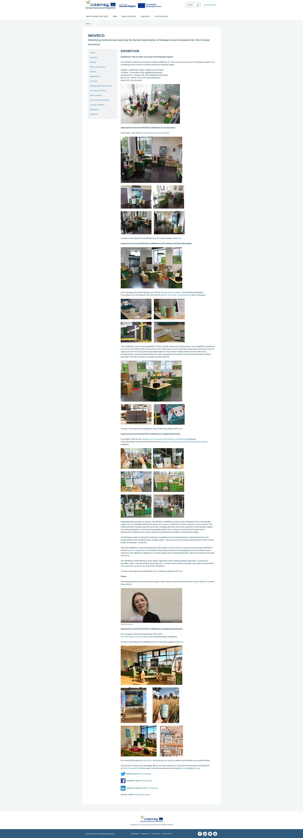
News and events (97, 67)
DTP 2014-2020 (161, 16)
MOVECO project (142, 794)
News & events (129, 16)
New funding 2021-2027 (97, 16)
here (179, 238)
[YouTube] (215, 834)
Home (88, 24)
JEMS (115, 16)
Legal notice (156, 833)
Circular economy (98, 90)
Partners (94, 57)
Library (93, 62)
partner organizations (138, 550)
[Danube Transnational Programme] (123, 4)
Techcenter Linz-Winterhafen (156, 133)
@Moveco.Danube (144, 780)
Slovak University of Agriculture (175, 295)
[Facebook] (200, 834)
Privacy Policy (167, 833)
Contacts (145, 16)
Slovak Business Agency (171, 292)
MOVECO (148, 760)
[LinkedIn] (205, 834)
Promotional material (99, 100)
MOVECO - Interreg (149, 788)
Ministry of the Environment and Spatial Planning (183, 442)
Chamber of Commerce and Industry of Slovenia (163, 439)
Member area (211, 5)
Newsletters (95, 76)
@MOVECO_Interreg (142, 774)
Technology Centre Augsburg (136, 636)
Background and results (100, 86)
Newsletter (134, 833)
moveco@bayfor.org (190, 768)
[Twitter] (210, 834)
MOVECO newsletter (130, 768)
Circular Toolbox (97, 105)
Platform (94, 114)
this (206, 581)
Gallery (93, 71)
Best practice (96, 95)
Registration (145, 833)
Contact (93, 81)
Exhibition (94, 109)
